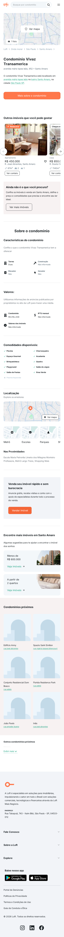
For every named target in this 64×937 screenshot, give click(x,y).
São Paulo (31, 49)
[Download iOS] (38, 878)
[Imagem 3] (30, 152)
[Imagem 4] (32, 152)
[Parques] (48, 432)
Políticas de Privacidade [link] (15, 896)
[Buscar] (48, 4)
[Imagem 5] (34, 152)
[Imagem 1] (26, 152)
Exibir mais (9, 751)
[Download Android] (16, 878)
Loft (5, 49)
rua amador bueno (11, 726)
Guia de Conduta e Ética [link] (15, 908)
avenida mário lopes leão (16, 79)
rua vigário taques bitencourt (45, 648)
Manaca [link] (7, 747)
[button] (32, 411)
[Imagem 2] (28, 152)
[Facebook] (41, 928)
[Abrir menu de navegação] (59, 5)
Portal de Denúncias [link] (13, 890)
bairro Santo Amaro (40, 79)
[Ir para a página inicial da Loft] (7, 4)
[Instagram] (22, 928)
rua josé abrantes (11, 648)
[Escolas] (30, 432)
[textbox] (31, 5)
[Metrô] (12, 432)
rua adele (7, 689)
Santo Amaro (45, 49)
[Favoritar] (45, 161)
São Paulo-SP (17, 83)
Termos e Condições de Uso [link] (17, 902)
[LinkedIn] (32, 928)
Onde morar (17, 49)
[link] (19, 207)
